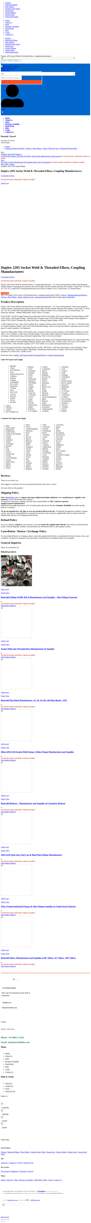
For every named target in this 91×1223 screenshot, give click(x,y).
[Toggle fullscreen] (4, 1219)
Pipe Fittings (9, 7)
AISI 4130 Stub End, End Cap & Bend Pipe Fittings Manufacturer (31, 855)
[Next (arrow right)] (4, 1221)
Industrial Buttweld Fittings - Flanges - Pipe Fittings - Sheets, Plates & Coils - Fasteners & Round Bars (41, 148)
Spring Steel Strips (11, 17)
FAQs (7, 1089)
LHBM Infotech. (35, 1200)
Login (7, 32)
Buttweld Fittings (11, 5)
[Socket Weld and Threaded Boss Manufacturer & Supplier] (16, 637)
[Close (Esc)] (8, 1219)
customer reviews (7, 176)
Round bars (9, 11)
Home (7, 20)
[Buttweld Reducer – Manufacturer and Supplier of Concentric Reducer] (16, 792)
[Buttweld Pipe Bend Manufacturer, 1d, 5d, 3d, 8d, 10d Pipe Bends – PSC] (16, 689)
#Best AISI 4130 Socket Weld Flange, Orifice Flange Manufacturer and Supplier (37, 752)
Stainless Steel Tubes (12, 9)
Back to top (5, 1217)
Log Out (30, 1171)
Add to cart (5, 183)
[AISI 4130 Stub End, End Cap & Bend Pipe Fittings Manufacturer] (16, 843)
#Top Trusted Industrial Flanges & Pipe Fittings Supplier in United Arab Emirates (38, 906)
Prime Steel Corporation (66, 297)
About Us (8, 22)
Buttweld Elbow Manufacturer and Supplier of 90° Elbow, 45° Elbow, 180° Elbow (38, 958)
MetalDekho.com (11, 497)
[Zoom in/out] (2, 1219)
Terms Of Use (10, 1091)
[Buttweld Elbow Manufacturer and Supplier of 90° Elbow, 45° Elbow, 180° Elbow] (16, 946)
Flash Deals (9, 28)
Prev (2, 152)
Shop (7, 24)
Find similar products (8, 606)
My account (5, 1171)
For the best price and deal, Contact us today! (67, 162)
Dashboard (14, 1171)
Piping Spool (9, 15)
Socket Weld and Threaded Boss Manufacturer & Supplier (27, 649)
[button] (5, 589)
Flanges (8, 3)
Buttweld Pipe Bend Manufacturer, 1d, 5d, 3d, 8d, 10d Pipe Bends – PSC (34, 700)
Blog (7, 30)
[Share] (6, 1219)
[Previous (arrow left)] (2, 1221)
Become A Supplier (12, 26)
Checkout (22, 1171)
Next (2, 160)
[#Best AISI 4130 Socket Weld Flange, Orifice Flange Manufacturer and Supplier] (16, 740)
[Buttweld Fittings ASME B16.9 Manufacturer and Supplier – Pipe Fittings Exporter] (16, 586)
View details (5, 262)
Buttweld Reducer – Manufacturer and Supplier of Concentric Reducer (33, 803)
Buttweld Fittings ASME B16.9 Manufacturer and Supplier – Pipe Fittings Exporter (39, 597)
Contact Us (9, 34)
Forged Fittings (10, 13)
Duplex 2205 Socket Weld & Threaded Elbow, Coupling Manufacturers (39, 355)
